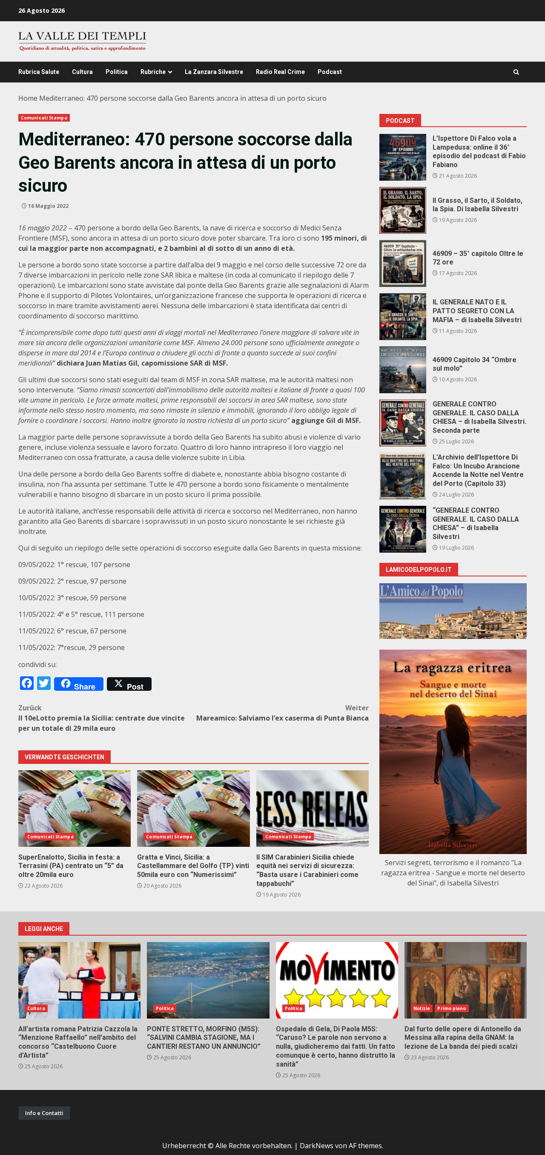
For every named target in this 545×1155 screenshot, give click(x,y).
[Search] (516, 72)
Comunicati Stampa (44, 118)
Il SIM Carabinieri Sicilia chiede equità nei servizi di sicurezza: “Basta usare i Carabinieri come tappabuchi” (312, 808)
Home (27, 98)
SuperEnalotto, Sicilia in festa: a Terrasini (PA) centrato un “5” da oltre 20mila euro (74, 808)
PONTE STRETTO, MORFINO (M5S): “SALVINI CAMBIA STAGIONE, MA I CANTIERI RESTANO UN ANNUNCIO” (208, 980)
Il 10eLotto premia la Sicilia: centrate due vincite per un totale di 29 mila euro (101, 718)
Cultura (82, 71)
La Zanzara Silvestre (214, 71)
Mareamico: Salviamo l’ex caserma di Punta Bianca (282, 713)
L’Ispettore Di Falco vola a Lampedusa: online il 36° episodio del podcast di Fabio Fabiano (402, 157)
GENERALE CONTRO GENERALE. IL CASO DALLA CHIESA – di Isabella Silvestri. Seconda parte (402, 423)
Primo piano (451, 1008)
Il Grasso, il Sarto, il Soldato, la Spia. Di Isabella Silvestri (402, 210)
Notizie (421, 1008)
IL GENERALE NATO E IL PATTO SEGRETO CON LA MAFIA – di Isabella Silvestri (402, 316)
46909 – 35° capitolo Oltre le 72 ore (402, 263)
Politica (117, 71)
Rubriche (153, 71)
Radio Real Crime (280, 71)
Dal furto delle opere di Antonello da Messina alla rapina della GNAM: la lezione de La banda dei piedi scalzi (465, 980)
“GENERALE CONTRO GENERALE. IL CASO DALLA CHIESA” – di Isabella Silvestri (402, 529)
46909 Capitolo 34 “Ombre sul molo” (402, 369)
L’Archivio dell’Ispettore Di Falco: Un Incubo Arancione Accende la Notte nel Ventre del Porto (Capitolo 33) (402, 476)
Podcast (330, 71)
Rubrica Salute (38, 71)
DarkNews (316, 1145)
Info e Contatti (44, 1113)
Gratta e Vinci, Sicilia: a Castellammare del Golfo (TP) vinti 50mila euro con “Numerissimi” (193, 808)
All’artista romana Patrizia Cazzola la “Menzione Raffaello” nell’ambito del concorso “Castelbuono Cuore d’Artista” (79, 980)
